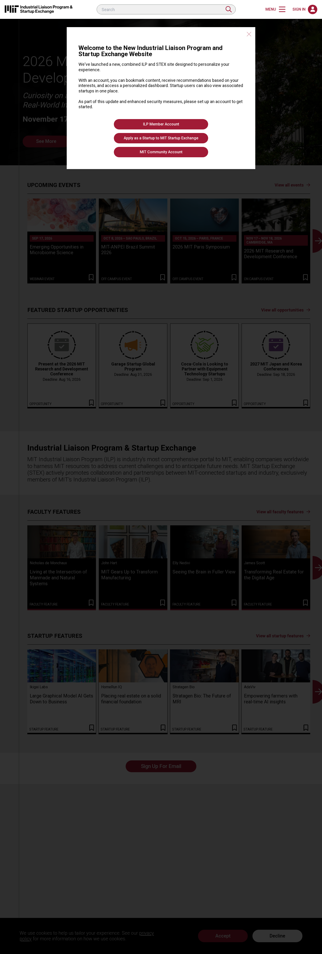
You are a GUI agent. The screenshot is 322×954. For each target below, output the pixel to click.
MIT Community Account (161, 152)
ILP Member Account (161, 124)
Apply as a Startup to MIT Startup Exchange (161, 138)
